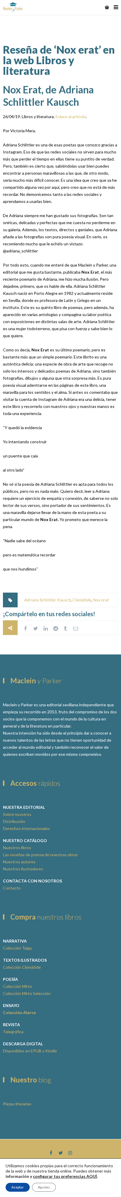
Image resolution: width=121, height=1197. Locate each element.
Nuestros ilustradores (23, 868)
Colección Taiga (17, 947)
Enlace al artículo (71, 116)
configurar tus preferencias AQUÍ (65, 1176)
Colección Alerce (19, 1012)
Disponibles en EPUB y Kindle (30, 1050)
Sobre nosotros (17, 814)
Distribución (14, 821)
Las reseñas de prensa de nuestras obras (40, 854)
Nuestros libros (17, 847)
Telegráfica (13, 1031)
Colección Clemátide (22, 967)
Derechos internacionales (26, 828)
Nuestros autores (19, 861)
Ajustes (44, 1187)
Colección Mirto (17, 986)
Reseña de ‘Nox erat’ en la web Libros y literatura (59, 60)
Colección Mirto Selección (27, 993)
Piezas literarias (17, 1103)
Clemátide (81, 599)
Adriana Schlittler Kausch (47, 599)
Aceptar (17, 1187)
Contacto (12, 887)
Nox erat (100, 599)
